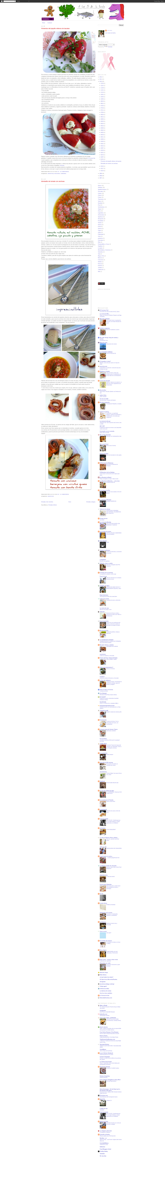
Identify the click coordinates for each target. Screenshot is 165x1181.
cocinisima (103, 654)
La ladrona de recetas (105, 991)
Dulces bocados (104, 453)
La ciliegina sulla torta (106, 1130)
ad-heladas (103, 828)
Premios (100, 265)
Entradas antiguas (90, 501)
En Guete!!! (103, 697)
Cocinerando (103, 720)
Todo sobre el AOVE (104, 432)
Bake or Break (103, 1005)
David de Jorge (104, 972)
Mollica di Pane (104, 1121)
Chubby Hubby (104, 1151)
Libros (99, 232)
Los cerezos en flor (105, 490)
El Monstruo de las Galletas (107, 472)
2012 (100, 77)
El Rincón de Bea (104, 988)
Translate (110, 46)
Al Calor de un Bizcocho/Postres (108, 979)
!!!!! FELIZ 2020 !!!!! (110, 482)
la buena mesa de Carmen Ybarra (108, 729)
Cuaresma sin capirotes (105, 961)
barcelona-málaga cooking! (107, 984)
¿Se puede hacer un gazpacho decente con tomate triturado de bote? (113, 322)
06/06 (102, 119)
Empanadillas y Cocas (103, 244)
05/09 (102, 128)
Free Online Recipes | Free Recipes (109, 1032)
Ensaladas (100, 220)
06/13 (102, 116)
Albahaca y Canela (105, 371)
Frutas (99, 197)
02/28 (102, 150)
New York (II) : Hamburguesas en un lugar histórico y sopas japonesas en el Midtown (113, 822)
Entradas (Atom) (52, 505)
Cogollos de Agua (104, 585)
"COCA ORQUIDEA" (111, 829)
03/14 (102, 145)
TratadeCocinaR (104, 710)
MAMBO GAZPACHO (111, 501)
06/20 (102, 114)
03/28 (102, 141)
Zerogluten (103, 981)
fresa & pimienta (104, 621)
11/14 (102, 92)
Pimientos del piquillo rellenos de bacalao (55, 28)
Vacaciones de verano (111, 344)
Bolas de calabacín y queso (112, 329)
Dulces (99, 185)
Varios (99, 201)
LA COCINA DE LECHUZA (106, 639)
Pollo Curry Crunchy (111, 445)
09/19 (102, 101)
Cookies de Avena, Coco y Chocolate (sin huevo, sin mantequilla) (112, 723)
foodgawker (103, 1010)
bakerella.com (103, 1014)
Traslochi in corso (104, 1144)
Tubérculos (100, 269)
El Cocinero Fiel (104, 310)
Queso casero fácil (110, 801)
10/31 (102, 94)
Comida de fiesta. (104, 691)
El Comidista (103, 738)
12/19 (102, 83)
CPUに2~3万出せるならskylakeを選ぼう (109, 703)
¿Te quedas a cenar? (105, 361)
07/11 (102, 110)
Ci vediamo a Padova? (105, 1132)
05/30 (102, 121)
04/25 (102, 132)
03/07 (102, 148)
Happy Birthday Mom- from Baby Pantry (109, 1037)
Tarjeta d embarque (105, 550)
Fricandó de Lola (104, 340)
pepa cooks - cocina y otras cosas (109, 959)
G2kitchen (102, 1146)
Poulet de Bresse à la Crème (106, 1054)
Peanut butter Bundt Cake (112, 782)
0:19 (58, 171)
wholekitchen (103, 771)
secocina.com (103, 366)
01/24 (102, 166)
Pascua (100, 263)
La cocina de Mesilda (105, 522)
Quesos (100, 228)
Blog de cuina (103, 342)
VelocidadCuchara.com (106, 997)
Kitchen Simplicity (105, 1076)
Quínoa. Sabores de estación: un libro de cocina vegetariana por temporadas (114, 384)
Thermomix (101, 199)
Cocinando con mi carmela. (107, 431)
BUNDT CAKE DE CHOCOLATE (113, 712)
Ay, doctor (102, 520)
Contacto (50, 22)
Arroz (99, 211)
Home (43, 22)
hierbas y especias (105, 328)
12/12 (102, 85)
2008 (100, 175)
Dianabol (102, 1110)
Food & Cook (103, 576)
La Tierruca (103, 922)
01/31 (102, 159)
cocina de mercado (105, 380)
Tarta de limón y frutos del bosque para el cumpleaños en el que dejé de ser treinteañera (113, 374)
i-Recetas (102, 611)
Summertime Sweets (104, 1015)
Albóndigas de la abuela (112, 646)
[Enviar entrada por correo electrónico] (69, 171)
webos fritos (103, 395)
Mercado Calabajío (105, 318)
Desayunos (101, 218)
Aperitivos (51, 173)
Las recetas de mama (105, 531)
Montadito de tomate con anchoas (53, 181)
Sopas (99, 209)
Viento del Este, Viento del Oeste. (109, 658)
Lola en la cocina (104, 598)
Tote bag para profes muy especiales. (108, 596)
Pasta (99, 226)
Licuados (100, 248)
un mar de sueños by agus (107, 790)
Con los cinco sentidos (106, 993)
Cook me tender (104, 818)
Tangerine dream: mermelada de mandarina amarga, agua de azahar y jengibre (114, 683)
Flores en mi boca (110, 668)
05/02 (102, 130)
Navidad (100, 203)
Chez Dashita (103, 541)
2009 (100, 173)
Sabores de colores (105, 509)
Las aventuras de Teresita (106, 800)
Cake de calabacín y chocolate (107, 655)
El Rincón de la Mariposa (106, 463)
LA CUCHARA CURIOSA (106, 352)
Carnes (99, 193)
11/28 (102, 87)
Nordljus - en (103, 1138)
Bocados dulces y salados (107, 645)
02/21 (102, 152)
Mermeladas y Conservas (104, 250)
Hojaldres (100, 246)
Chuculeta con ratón (105, 963)
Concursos (100, 259)
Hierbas (100, 261)
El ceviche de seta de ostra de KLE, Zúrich (109, 311)
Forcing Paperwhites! (111, 1081)
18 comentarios (64, 171)
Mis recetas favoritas (105, 434)
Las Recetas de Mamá (105, 477)
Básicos (100, 257)
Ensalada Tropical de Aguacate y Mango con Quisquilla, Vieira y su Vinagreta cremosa (113, 746)
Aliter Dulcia (103, 974)
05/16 (102, 125)
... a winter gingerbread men (112, 857)
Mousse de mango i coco (105, 609)
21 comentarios (64, 494)
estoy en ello (103, 847)
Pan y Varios (103, 950)
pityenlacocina (104, 875)
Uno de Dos (103, 390)
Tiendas (100, 267)
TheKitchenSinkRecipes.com (107, 1039)
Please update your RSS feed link (108, 1136)
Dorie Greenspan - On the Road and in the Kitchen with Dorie (110, 1089)
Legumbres (100, 213)
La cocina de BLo (104, 313)
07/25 (102, 105)
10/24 (102, 96)
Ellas (99, 242)
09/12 (102, 103)
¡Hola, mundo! (103, 396)
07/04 (102, 112)
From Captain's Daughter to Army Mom (110, 1079)
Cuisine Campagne (105, 1056)
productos (100, 238)
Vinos (99, 236)
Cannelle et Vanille (105, 1134)
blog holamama (104, 595)
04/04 (102, 139)
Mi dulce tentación (105, 402)
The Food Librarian (105, 1066)
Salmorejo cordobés (111, 730)
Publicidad (100, 234)
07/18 (102, 108)
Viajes (99, 230)
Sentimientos (101, 207)
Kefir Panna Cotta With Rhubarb (107, 1012)
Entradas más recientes (47, 501)
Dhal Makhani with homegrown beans (108, 1096)
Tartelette (102, 1153)
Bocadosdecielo (104, 630)
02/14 (102, 154)
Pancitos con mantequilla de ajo (113, 436)
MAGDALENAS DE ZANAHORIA (114, 848)
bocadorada (103, 702)
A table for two (104, 1108)
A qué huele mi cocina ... (106, 856)
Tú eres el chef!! (104, 398)
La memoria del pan (105, 421)
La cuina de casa (104, 608)
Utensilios (100, 252)
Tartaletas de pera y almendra (113, 600)
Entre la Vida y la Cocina (106, 689)
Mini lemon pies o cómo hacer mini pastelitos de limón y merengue (113, 887)
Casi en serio (103, 931)
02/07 (102, 157)
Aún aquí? (108, 932)
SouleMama (103, 1049)
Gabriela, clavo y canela (106, 563)
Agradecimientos (102, 189)
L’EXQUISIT (103, 559)
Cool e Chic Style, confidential (108, 1017)
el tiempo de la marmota (106, 572)
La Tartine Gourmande (106, 1061)
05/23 (102, 123)
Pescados (57, 173)
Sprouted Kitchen (104, 1044)
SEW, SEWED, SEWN (111, 659)
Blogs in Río (101, 256)
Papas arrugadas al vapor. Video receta (109, 478)
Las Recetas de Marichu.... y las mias (110, 481)
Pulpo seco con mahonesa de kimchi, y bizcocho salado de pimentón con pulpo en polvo (113, 624)
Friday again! (103, 986)
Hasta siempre (109, 754)
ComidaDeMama (104, 1143)
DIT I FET (102, 426)
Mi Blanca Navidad (110, 904)
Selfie (107, 542)
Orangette (102, 1099)
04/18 (102, 134)
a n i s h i (109, 30)
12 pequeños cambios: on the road (108, 574)
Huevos (100, 224)
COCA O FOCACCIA (111, 353)
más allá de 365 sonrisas (106, 762)
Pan (99, 205)
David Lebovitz (104, 1027)
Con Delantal (103, 693)
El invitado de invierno (106, 940)
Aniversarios (101, 214)
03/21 (102, 143)
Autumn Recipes (104, 1077)
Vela (99, 254)
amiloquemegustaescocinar (107, 705)
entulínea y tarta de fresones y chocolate (109, 678)
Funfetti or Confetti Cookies (112, 1068)
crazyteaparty (103, 809)
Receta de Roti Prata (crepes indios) (108, 694)
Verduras (63, 173)
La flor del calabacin (105, 680)
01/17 (102, 168)
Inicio (69, 501)
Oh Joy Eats (103, 1156)
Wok (99, 271)
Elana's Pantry (103, 1035)
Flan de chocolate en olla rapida (113, 455)
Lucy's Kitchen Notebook (106, 1053)
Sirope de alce (103, 518)
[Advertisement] (82, 1168)
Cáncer (99, 195)
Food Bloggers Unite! (105, 1149)
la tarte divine (103, 903)
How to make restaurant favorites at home (109, 1033)
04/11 (102, 137)
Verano (99, 222)
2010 (100, 81)
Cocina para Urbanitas (106, 884)
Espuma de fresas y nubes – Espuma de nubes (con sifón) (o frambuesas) (113, 614)
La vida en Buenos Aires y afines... (109, 837)
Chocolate (100, 240)
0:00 (58, 494)
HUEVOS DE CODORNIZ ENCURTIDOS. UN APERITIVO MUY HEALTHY (113, 512)
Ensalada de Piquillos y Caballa (113, 403)
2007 (100, 178)
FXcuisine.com (104, 1095)
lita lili (101, 893)
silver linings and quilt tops (106, 1050)
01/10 (102, 170)
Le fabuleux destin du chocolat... (108, 865)
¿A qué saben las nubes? (106, 977)
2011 (100, 79)
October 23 (109, 1100)
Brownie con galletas (105, 561)
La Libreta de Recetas (105, 499)
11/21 (102, 90)
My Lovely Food (104, 444)
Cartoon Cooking (104, 411)
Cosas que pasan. (110, 876)
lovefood (102, 676)
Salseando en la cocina (106, 912)
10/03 (102, 99)
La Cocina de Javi (104, 995)
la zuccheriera (103, 753)
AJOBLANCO (103, 743)
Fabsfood (102, 781)
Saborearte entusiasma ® (106, 667)
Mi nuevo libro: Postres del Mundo (108, 400)
